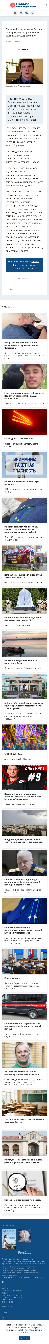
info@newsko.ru (7, 1307)
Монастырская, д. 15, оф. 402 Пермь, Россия (12, 1298)
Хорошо (24, 1338)
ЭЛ (30, 1270)
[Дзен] (15, 13)
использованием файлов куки (24, 1327)
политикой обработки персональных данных (24, 1331)
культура (9, 290)
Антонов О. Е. (20, 1295)
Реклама (5, 1318)
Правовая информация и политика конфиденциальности (22, 1277)
